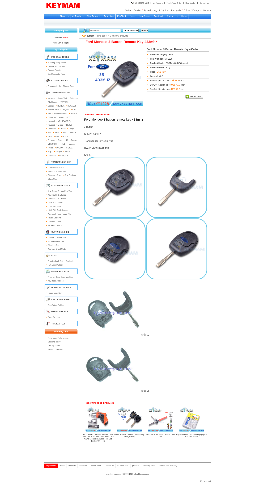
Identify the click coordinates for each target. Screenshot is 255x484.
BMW (50, 136)
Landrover (52, 129)
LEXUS (69, 125)
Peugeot (51, 125)
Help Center (190, 3)
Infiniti (57, 132)
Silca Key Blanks (55, 225)
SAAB (67, 152)
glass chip (52, 179)
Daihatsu (74, 98)
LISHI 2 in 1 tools (55, 202)
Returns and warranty (168, 466)
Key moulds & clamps (57, 195)
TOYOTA (64, 102)
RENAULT (71, 106)
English (137, 10)
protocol (135, 466)
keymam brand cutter (57, 249)
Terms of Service (55, 349)
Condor (51, 237)
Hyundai (51, 121)
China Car (52, 155)
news (132, 16)
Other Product (54, 317)
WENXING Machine (56, 241)
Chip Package (70, 175)
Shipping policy (54, 342)
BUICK (65, 136)
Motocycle (63, 155)
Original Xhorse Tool (56, 66)
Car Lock (70, 261)
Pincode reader (54, 70)
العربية (157, 10)
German (207, 10)
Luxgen (59, 152)
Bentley (74, 140)
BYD (69, 117)
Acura (61, 117)
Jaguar (72, 144)
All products (77, 16)
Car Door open (54, 222)
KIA (66, 140)
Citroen (63, 129)
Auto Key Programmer (57, 62)
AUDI (64, 144)
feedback (158, 16)
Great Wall (62, 98)
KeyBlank (121, 16)
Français (196, 10)
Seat (50, 132)
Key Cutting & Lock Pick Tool (60, 191)
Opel (60, 140)
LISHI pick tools (55, 206)
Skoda (60, 125)
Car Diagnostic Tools (56, 74)
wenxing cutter (54, 245)
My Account (158, 3)
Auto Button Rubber (56, 305)
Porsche (51, 140)
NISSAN (69, 148)
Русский (147, 10)
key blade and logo (56, 281)
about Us (64, 16)
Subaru (74, 113)
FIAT (74, 110)
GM (49, 113)
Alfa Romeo (52, 102)
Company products (119, 36)
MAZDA (59, 148)
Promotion (109, 16)
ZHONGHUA (53, 110)
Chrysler (65, 110)
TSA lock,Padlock (55, 265)
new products (93, 16)
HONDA (60, 106)
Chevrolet (52, 117)
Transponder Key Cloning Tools (61, 86)
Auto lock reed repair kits (59, 214)
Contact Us (204, 3)
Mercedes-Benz (60, 113)
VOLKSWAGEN (64, 121)
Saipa (50, 152)
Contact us (172, 16)
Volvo (64, 132)
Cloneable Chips (54, 175)
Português (176, 10)
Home (184, 16)
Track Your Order (174, 3)
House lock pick (55, 218)
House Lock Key (55, 293)
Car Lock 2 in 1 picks (57, 199)
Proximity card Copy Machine (60, 277)
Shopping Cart (142, 3)
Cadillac (51, 106)
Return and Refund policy (58, 338)
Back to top (205, 481)
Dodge (71, 129)
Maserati (51, 98)
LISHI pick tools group (57, 210)
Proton (50, 148)
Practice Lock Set (55, 261)
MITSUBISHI (53, 144)
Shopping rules (149, 466)
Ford (57, 136)
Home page (101, 36)
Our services (123, 466)
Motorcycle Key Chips (57, 171)
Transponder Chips (56, 167)
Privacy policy (54, 346)
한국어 (165, 10)
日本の (187, 10)
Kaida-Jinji (61, 237)
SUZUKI (73, 132)
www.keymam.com (114, 474)
